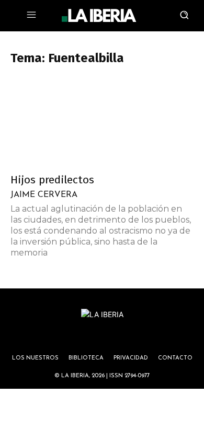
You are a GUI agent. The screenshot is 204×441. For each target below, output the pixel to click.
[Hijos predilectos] (102, 121)
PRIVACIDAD (131, 358)
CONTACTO (175, 358)
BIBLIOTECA (86, 358)
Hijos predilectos (52, 180)
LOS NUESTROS (35, 358)
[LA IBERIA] (99, 15)
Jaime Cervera (43, 195)
